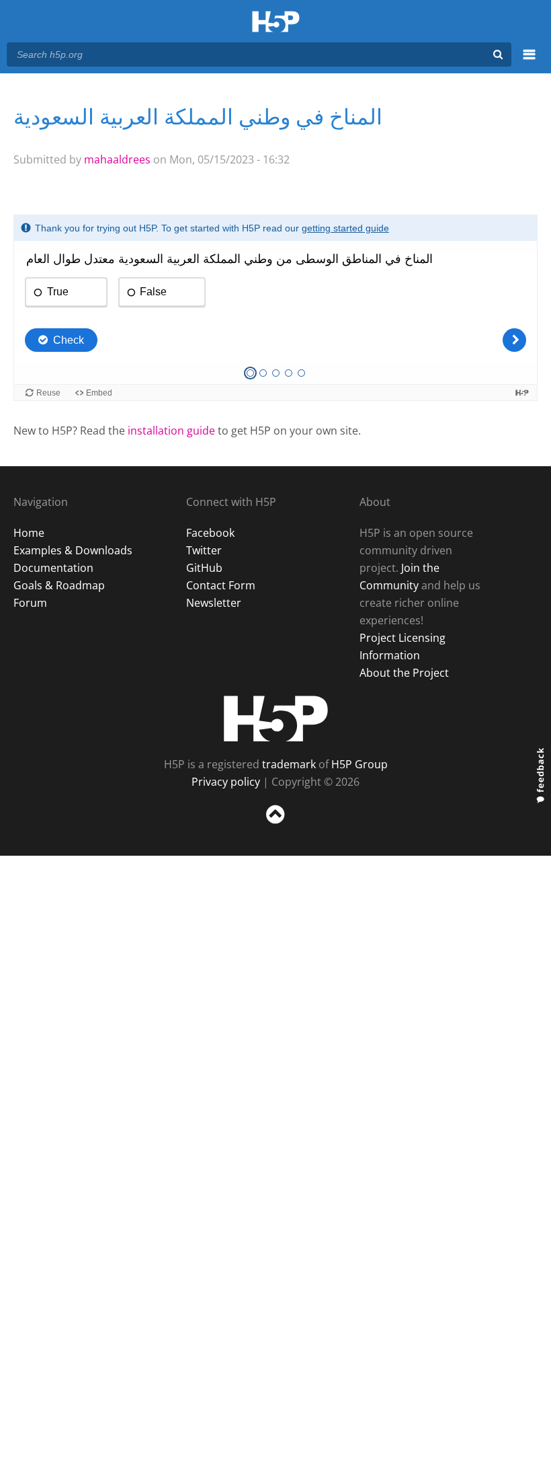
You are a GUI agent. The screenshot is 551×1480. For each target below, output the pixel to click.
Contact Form (220, 585)
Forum (30, 602)
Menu (529, 62)
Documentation (53, 567)
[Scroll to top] (275, 826)
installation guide (171, 430)
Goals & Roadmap (59, 585)
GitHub (204, 567)
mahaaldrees (117, 159)
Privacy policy (226, 781)
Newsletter (213, 602)
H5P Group (359, 764)
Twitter (204, 550)
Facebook (210, 532)
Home (28, 532)
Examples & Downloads (72, 550)
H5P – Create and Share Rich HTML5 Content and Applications (275, 22)
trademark (289, 764)
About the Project (404, 672)
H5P (276, 718)
